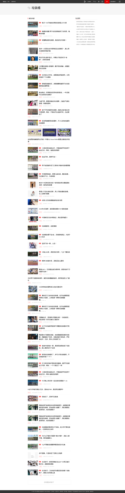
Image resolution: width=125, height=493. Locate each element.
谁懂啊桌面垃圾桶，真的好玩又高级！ (54, 40)
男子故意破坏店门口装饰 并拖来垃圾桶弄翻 (56, 165)
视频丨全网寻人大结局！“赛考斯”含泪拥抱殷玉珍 (86, 39)
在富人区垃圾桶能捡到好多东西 (52, 200)
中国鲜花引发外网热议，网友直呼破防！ (55, 217)
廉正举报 (87, 491)
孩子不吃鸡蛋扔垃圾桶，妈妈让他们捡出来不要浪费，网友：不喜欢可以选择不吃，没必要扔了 (54, 112)
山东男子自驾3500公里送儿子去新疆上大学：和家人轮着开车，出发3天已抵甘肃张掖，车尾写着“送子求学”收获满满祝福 (86, 29)
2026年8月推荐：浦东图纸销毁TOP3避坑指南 (53, 209)
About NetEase (47, 491)
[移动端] (85, 1)
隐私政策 (70, 491)
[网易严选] (94, 1)
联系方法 (57, 491)
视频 (40, 26)
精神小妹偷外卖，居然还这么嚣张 (53, 261)
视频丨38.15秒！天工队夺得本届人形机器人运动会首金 (86, 34)
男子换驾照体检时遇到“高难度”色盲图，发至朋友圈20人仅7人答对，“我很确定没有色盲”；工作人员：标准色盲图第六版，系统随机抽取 (86, 24)
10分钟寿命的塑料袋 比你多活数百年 (50, 287)
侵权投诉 (91, 491)
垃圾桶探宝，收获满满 (49, 226)
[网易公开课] (89, 1)
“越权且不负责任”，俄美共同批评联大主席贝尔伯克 (86, 26)
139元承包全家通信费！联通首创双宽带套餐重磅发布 (86, 41)
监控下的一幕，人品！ (49, 243)
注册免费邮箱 (112, 1)
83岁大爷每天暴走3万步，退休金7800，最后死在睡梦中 (45, 389)
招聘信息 (61, 491)
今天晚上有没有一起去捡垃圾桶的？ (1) (54, 381)
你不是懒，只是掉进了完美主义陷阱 (50, 453)
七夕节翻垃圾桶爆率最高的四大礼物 (53, 444)
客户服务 (65, 491)
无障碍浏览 (13, 1)
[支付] (99, 1)
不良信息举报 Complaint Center (78, 491)
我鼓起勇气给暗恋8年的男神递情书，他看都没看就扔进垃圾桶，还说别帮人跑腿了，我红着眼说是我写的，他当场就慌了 (54, 407)
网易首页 (4, 1)
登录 (107, 1)
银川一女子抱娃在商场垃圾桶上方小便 (54, 23)
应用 (8, 1)
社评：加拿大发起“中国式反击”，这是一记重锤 (86, 31)
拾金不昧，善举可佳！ (49, 157)
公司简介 (53, 491)
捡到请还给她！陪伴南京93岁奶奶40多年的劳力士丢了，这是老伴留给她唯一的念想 (86, 21)
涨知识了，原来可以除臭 (50, 396)
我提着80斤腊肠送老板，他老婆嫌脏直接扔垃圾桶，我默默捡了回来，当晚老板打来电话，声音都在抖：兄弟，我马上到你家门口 (54, 337)
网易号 (40, 53)
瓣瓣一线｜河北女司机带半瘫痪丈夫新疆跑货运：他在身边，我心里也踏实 (86, 36)
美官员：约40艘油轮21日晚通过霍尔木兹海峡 (86, 44)
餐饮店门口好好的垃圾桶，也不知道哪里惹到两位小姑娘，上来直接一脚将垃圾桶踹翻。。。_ (54, 298)
